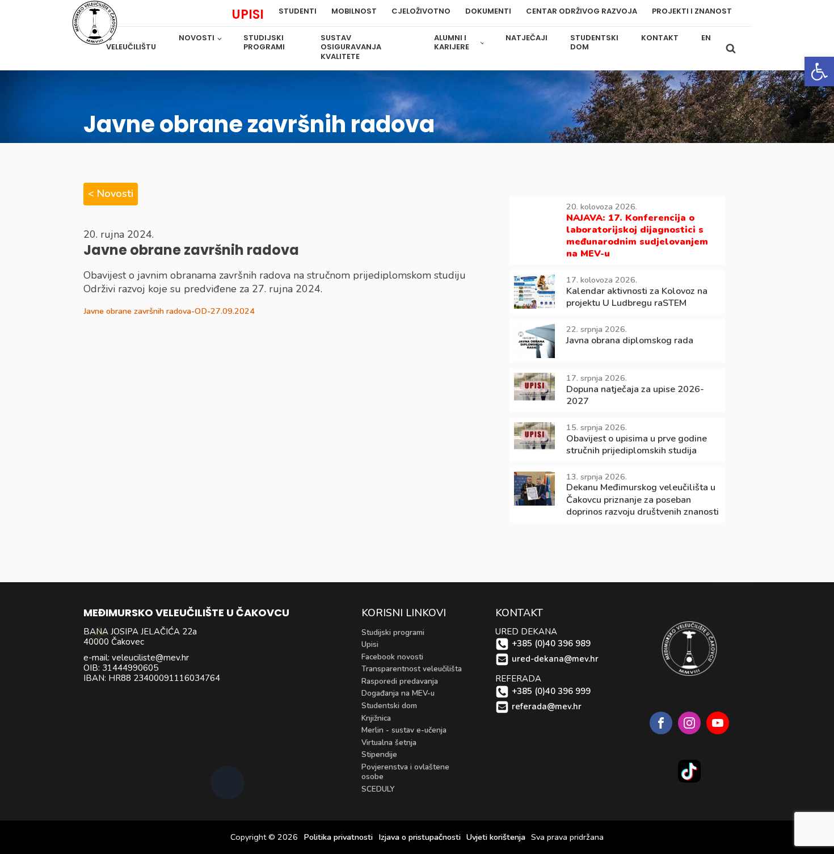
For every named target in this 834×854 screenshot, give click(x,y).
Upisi (369, 644)
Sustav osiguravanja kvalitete (351, 47)
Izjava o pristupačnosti (419, 837)
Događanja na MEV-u (398, 693)
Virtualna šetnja (388, 742)
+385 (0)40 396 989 (551, 643)
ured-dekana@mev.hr (555, 659)
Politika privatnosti (338, 837)
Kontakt (660, 37)
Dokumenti (488, 11)
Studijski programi (264, 42)
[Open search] (730, 48)
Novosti (196, 37)
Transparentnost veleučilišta (411, 668)
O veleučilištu (131, 42)
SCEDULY (378, 789)
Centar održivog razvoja (581, 11)
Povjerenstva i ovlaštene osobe (405, 772)
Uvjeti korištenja (495, 837)
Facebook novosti (392, 656)
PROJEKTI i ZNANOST (692, 11)
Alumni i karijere (451, 42)
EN (706, 37)
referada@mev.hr (547, 706)
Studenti (298, 11)
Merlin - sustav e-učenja (404, 730)
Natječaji (526, 37)
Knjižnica (376, 718)
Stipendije (379, 754)
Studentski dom (594, 42)
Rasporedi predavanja (399, 681)
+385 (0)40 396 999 (551, 691)
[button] (819, 71)
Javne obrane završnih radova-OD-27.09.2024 (169, 311)
